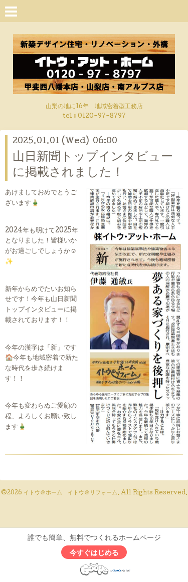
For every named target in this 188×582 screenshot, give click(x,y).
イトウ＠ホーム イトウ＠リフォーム (70, 493)
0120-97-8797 (102, 116)
